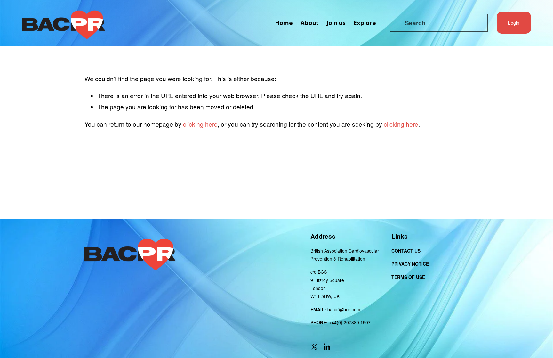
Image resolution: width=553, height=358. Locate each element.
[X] (314, 347)
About (310, 23)
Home (284, 23)
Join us (336, 23)
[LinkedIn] (326, 347)
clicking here (200, 124)
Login (513, 23)
